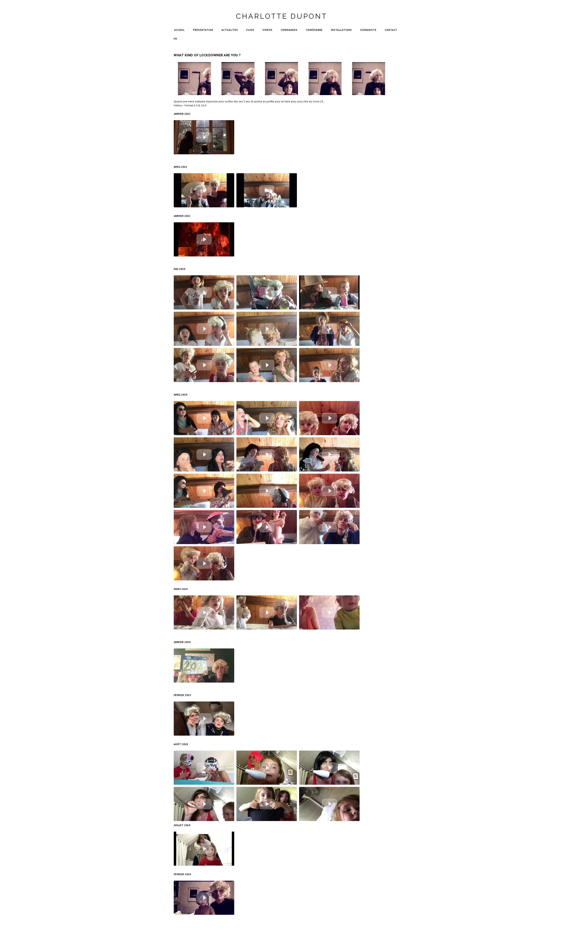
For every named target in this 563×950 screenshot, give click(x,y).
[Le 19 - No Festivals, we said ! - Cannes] (329, 454)
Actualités (229, 29)
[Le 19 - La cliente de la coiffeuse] (266, 418)
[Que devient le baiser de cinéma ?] (266, 329)
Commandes (289, 29)
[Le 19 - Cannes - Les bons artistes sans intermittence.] (204, 329)
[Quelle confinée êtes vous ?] (329, 491)
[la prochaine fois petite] (266, 768)
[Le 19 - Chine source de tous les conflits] (329, 418)
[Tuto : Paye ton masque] (204, 612)
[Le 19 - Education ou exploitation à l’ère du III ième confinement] (266, 190)
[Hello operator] (329, 527)
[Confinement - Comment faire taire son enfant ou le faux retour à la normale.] (266, 365)
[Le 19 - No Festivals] (204, 491)
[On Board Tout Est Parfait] (204, 239)
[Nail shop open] (204, 527)
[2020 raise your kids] (204, 665)
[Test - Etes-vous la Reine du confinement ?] (204, 190)
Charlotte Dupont (281, 16)
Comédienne (314, 29)
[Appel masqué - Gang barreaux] (266, 292)
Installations (341, 29)
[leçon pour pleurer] (204, 804)
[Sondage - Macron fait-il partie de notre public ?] (329, 329)
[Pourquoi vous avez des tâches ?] (204, 768)
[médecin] (204, 718)
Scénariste (368, 29)
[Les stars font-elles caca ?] (266, 454)
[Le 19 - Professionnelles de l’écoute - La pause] (266, 491)
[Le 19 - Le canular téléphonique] (204, 292)
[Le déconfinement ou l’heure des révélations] (329, 292)
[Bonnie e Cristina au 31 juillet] (204, 849)
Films (250, 29)
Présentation (203, 29)
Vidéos (267, 29)
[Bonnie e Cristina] (204, 898)
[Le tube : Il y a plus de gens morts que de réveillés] (204, 418)
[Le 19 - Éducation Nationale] (266, 527)
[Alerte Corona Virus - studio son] (204, 454)
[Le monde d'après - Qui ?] (204, 137)
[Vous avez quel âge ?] (329, 768)
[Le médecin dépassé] (266, 612)
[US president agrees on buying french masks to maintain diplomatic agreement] (204, 563)
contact (391, 29)
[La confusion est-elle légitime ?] (329, 365)
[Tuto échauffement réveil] (329, 612)
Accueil (179, 29)
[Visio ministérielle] (204, 365)
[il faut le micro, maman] (266, 804)
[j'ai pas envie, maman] (329, 804)
